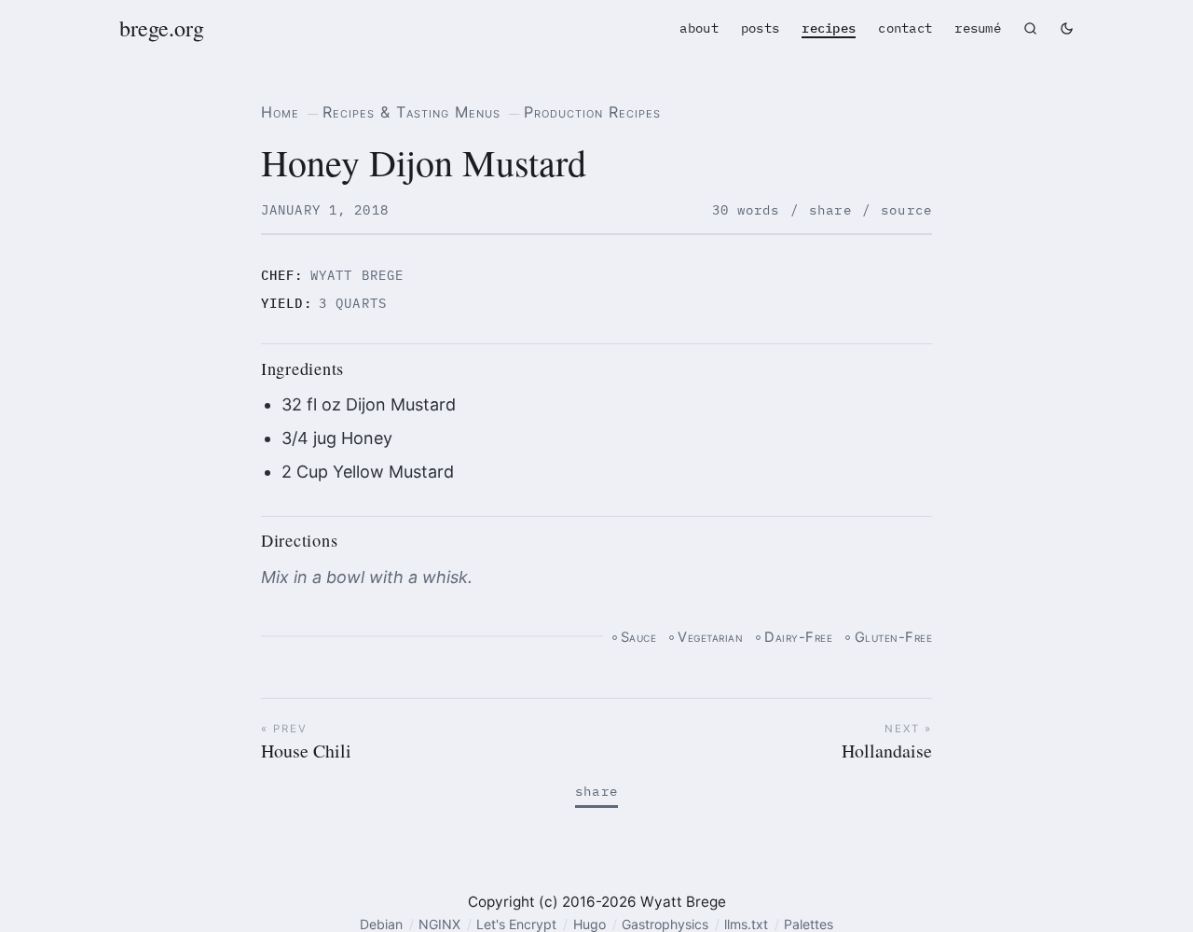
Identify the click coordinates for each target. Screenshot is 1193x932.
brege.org (161, 28)
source (906, 210)
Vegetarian (710, 637)
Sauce (639, 637)
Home (280, 112)
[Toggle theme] (1067, 28)
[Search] (1030, 28)
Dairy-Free (798, 637)
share (830, 210)
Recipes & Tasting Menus (411, 112)
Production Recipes (592, 112)
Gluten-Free (893, 637)
